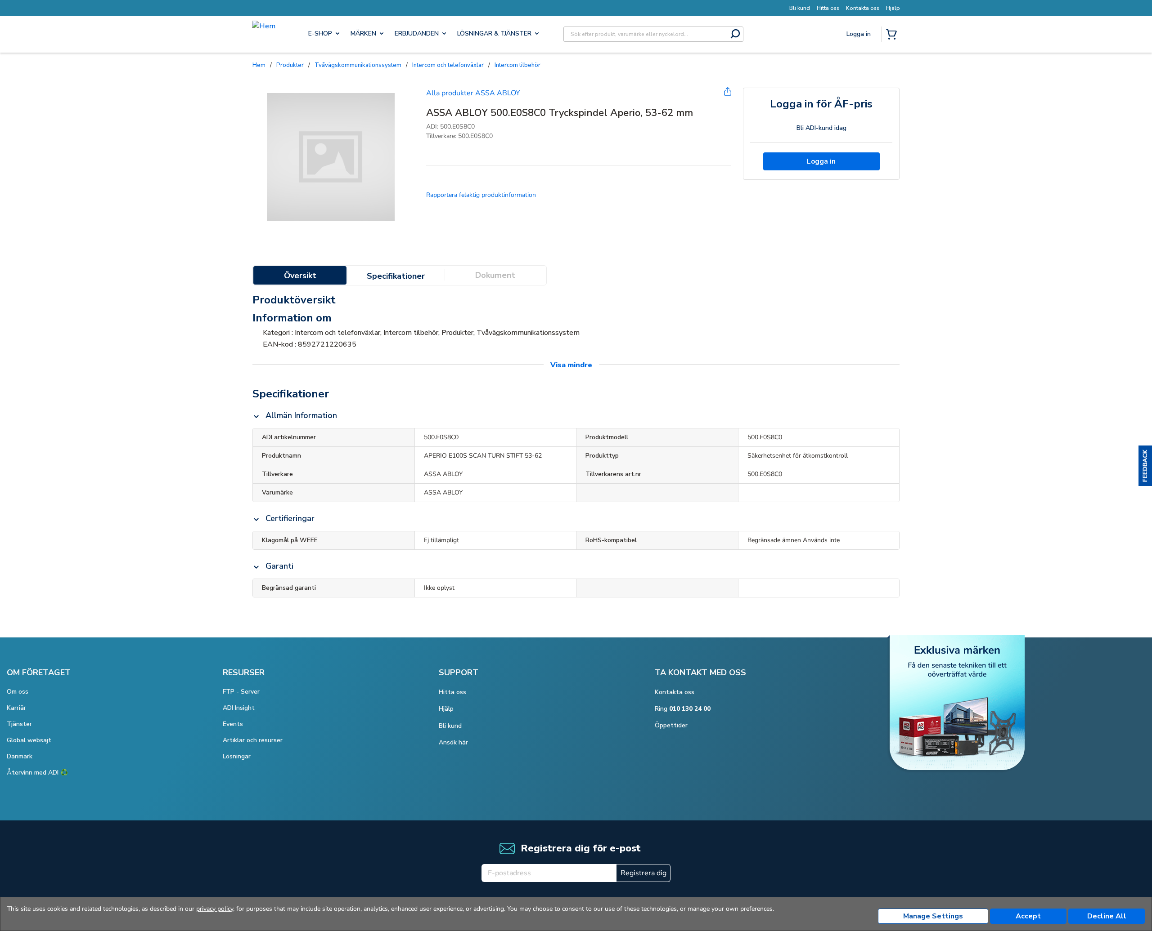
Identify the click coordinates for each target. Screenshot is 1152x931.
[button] (1145, 465)
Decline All (1106, 916)
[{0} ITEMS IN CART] (893, 35)
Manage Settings (933, 916)
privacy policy (214, 908)
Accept (1028, 916)
